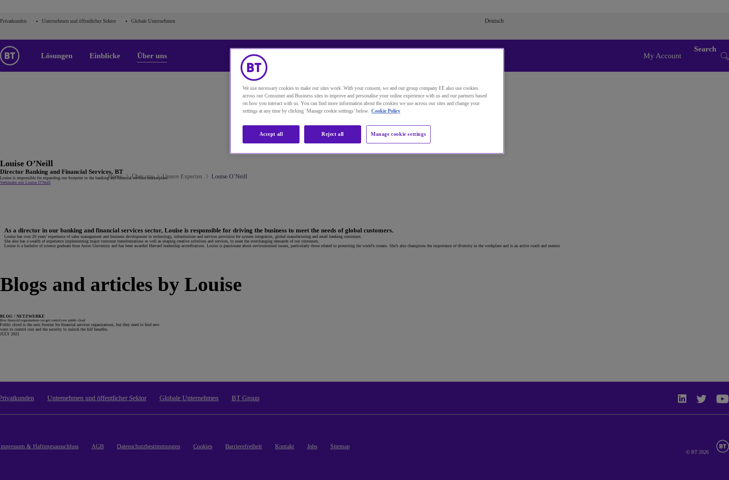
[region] (367, 101)
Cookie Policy (385, 111)
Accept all (271, 134)
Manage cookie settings (398, 134)
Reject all (332, 134)
